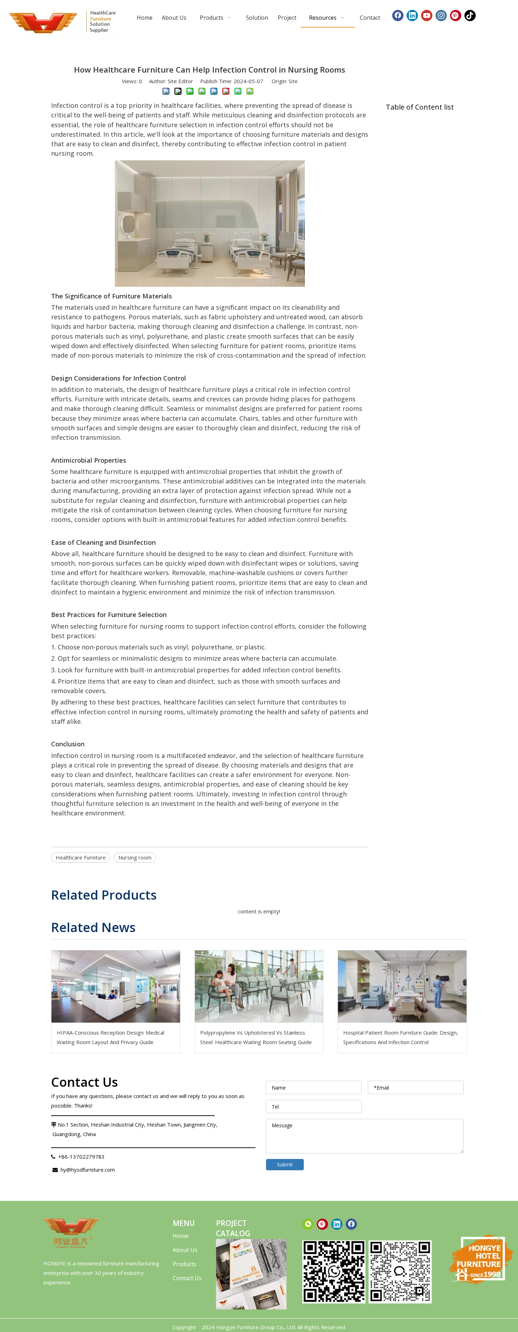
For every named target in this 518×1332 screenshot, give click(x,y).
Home (181, 1236)
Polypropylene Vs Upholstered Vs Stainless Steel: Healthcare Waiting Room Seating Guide (256, 1037)
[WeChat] (308, 1224)
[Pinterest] (455, 15)
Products (184, 1264)
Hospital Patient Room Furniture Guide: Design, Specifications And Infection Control (400, 1037)
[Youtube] (426, 15)
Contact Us (187, 1278)
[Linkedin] (412, 15)
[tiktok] (470, 15)
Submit (285, 1164)
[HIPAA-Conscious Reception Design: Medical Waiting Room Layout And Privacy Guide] (115, 986)
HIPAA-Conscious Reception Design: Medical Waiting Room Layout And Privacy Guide (110, 1037)
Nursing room (135, 857)
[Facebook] (397, 15)
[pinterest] (322, 1224)
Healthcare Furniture (81, 857)
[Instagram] (441, 15)
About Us (185, 1250)
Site (293, 81)
